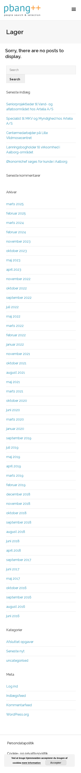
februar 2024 (16, 232)
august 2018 (15, 532)
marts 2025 (15, 204)
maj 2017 (13, 579)
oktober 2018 (16, 513)
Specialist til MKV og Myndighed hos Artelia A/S (39, 121)
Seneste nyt (15, 651)
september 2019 (18, 438)
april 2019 (13, 466)
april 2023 (13, 270)
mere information (31, 762)
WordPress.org (17, 714)
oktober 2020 (16, 401)
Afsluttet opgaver (19, 642)
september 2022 (19, 298)
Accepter (55, 762)
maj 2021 (13, 382)
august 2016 (15, 607)
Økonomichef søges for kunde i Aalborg (36, 162)
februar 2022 (16, 335)
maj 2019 (13, 457)
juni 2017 (12, 569)
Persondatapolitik (20, 743)
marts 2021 (14, 391)
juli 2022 (12, 307)
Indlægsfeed (16, 696)
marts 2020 (15, 419)
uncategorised (17, 661)
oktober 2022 (16, 288)
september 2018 (18, 522)
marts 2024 (15, 223)
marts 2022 (15, 326)
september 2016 (18, 597)
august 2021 (15, 373)
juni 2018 (13, 541)
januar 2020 (15, 429)
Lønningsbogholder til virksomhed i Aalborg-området (33, 149)
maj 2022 (13, 316)
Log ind (12, 686)
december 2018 (18, 494)
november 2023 (18, 241)
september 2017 (18, 560)
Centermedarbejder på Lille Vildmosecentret (27, 135)
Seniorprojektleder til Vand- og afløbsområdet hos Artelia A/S (29, 106)
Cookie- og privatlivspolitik (27, 754)
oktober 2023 (16, 251)
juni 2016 (13, 616)
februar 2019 (16, 485)
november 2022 (18, 279)
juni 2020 (13, 410)
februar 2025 (16, 213)
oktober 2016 (16, 588)
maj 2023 (13, 260)
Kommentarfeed (19, 705)
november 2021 (18, 354)
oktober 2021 (16, 363)
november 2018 (18, 504)
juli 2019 (12, 447)
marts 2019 (14, 476)
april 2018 (13, 550)
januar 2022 (15, 344)
